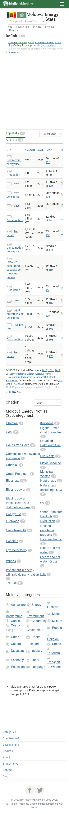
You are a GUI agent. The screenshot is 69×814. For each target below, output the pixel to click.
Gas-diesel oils (16, 530)
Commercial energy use (48, 42)
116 (48, 162)
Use (43, 574)
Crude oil (12, 465)
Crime (15, 637)
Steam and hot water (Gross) (50, 559)
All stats (14, 140)
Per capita (12, 233)
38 (50, 220)
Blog (5, 776)
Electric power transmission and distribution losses (18, 502)
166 (51, 328)
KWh (16, 184)
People (57, 627)
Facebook (29, 790)
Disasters (17, 650)
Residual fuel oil (51, 539)
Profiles (37, 26)
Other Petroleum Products (51, 513)
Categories (9, 732)
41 (47, 207)
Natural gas (48, 480)
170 (51, 356)
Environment (35, 616)
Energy (36, 604)
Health (35, 637)
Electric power (15, 489)
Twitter (39, 790)
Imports (11, 561)
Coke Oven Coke (17, 445)
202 (51, 175)
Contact (7, 770)
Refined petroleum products (47, 530)
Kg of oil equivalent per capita (15, 313)
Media (56, 613)
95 (47, 290)
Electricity (12, 480)
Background (14, 616)
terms (34, 807)
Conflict (16, 620)
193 (51, 339)
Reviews (8, 751)
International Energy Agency (27, 373)
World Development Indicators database (28, 375)
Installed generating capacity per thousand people (14, 269)
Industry (36, 650)
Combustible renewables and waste (23, 455)
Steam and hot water (50, 549)
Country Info (22, 26)
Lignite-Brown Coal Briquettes (50, 430)
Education (18, 666)
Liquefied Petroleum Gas (50, 442)
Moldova (49, 26)
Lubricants (47, 456)
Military (57, 620)
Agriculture (18, 604)
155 (48, 235)
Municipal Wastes (46, 473)
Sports (56, 643)
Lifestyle (52, 606)
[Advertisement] (34, 91)
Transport (53, 662)
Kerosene (46, 423)
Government (34, 629)
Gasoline (12, 541)
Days (17, 205)
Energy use (13, 514)
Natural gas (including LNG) (51, 487)
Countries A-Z (11, 738)
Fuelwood (12, 521)
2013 (8, 373)
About (6, 757)
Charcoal (12, 423)
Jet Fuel (11, 583)
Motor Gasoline (50, 463)
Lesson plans (11, 744)
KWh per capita (13, 194)
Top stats (15, 133)
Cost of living (13, 627)
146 (51, 249)
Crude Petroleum (17, 473)
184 (51, 270)
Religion (53, 639)
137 (51, 303)
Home (9, 26)
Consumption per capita (15, 249)
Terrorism (53, 653)
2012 (57, 370)
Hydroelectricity (16, 550)
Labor (35, 660)
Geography (39, 620)
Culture (16, 643)
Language (38, 666)
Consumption (15, 220)
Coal (9, 432)
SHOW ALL (15, 52)
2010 (44, 370)
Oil (42, 502)
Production (13, 174)
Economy (17, 660)
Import (34, 643)
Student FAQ (10, 763)
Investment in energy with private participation (22, 572)
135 (51, 186)
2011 (51, 370)
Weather (56, 666)
